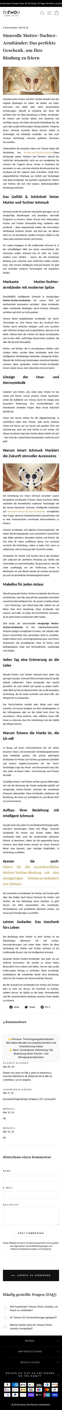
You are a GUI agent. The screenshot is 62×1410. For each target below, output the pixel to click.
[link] (11, 13)
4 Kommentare (10, 27)
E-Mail (8, 1188)
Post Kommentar (31, 1233)
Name (7, 1171)
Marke (30, 1341)
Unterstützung (30, 1351)
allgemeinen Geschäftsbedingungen (30, 1246)
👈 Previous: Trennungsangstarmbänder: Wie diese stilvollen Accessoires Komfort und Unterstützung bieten (31, 1043)
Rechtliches (30, 1362)
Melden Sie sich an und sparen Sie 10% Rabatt (30, 1374)
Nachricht (11, 1205)
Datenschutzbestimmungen (24, 1249)
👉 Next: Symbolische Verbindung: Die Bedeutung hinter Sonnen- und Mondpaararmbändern (31, 1053)
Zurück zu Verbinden (33, 1275)
